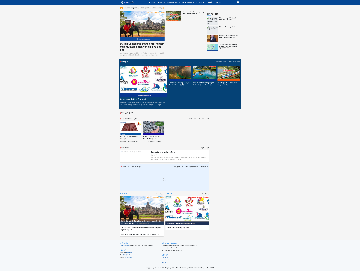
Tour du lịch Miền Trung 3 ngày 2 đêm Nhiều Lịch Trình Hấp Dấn (203, 84)
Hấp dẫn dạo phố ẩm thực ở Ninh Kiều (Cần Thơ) (227, 18)
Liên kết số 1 (165, 257)
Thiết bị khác (204, 167)
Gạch (207, 118)
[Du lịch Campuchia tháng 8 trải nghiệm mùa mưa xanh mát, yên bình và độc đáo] (142, 26)
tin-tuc (161, 155)
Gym (202, 148)
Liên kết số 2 (165, 260)
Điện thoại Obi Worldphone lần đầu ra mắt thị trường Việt (228, 36)
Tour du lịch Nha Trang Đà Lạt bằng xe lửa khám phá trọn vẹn (193, 12)
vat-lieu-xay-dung (133, 141)
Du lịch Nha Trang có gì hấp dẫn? (178, 227)
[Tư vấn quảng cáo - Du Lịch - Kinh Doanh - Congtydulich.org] (127, 2)
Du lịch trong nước (132, 8)
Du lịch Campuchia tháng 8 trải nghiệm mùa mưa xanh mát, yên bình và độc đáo (142, 46)
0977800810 (128, 257)
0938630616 (127, 255)
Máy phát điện (179, 167)
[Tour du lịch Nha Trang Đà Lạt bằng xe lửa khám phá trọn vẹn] (173, 16)
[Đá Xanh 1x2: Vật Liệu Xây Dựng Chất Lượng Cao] (153, 128)
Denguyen (129, 252)
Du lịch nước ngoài (220, 62)
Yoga (207, 148)
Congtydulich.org (125, 245)
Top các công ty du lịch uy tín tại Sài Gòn (133, 99)
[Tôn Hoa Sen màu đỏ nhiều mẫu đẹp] (130, 128)
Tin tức (218, 2)
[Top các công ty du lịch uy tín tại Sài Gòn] (143, 81)
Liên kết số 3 (165, 262)
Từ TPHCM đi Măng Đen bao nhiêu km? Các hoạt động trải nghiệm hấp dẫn (228, 46)
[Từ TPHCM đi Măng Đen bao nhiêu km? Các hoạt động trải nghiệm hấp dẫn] (212, 47)
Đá (203, 118)
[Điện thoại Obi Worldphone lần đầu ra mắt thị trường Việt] (212, 39)
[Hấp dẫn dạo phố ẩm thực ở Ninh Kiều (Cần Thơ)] (212, 21)
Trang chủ (151, 2)
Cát (199, 118)
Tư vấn (210, 2)
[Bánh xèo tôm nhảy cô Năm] (212, 30)
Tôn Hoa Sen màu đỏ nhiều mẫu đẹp (129, 138)
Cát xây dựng (158, 8)
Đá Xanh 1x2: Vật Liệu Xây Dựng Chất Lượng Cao (151, 138)
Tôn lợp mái (145, 8)
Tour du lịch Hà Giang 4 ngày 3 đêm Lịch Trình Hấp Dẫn (179, 84)
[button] (238, 2)
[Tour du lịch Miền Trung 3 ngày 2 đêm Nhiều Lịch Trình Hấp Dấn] (204, 73)
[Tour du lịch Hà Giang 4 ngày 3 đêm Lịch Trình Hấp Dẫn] (180, 73)
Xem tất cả (160, 194)
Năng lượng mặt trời (191, 167)
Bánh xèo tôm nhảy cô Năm (227, 27)
